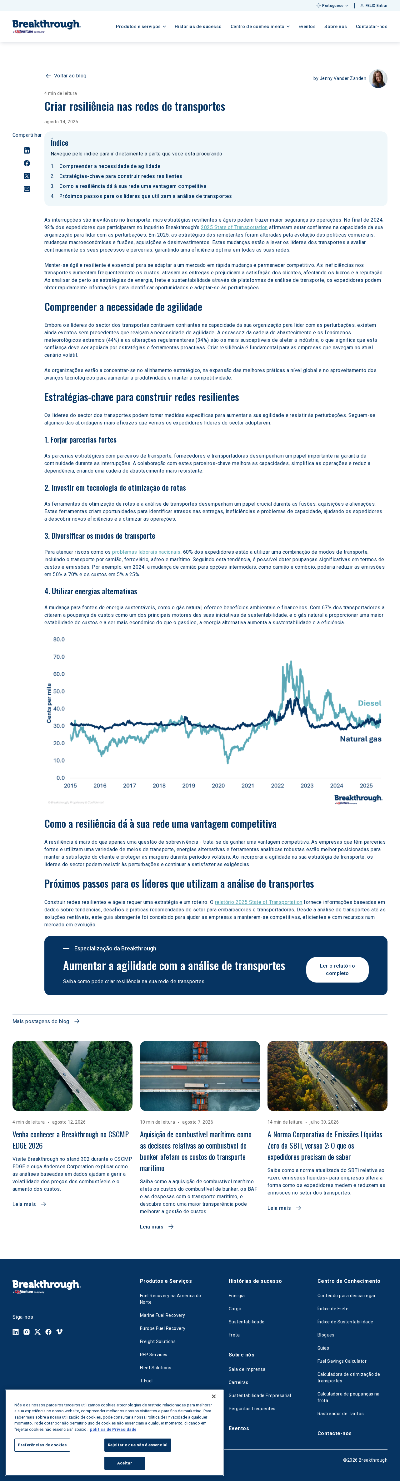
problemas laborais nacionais (146, 552)
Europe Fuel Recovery (163, 1328)
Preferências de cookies (42, 1445)
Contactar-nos (372, 26)
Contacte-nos (335, 1433)
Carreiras (238, 1382)
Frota (234, 1334)
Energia (237, 1295)
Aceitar (124, 1463)
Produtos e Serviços (166, 1281)
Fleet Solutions (155, 1367)
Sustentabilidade (247, 1321)
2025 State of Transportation (234, 227)
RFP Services (154, 1354)
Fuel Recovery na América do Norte (170, 1299)
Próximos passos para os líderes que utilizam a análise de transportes (145, 196)
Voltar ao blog (70, 76)
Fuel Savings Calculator (342, 1361)
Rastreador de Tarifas (341, 1413)
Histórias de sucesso (198, 26)
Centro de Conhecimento (349, 1281)
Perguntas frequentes (252, 1408)
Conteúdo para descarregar (347, 1295)
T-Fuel (146, 1380)
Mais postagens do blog (40, 1021)
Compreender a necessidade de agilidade (109, 166)
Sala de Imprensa (247, 1369)
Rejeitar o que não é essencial (138, 1445)
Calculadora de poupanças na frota (349, 1397)
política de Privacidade (113, 1429)
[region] (114, 1433)
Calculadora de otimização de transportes (349, 1377)
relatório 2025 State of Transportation (258, 902)
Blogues (326, 1334)
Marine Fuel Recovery (162, 1315)
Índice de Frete (333, 1308)
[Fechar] (214, 1396)
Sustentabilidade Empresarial (260, 1395)
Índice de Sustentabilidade (345, 1321)
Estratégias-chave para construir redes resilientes (120, 176)
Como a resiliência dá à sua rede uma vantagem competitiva (133, 186)
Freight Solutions (158, 1341)
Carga (235, 1308)
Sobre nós (335, 26)
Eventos (307, 26)
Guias (323, 1348)
